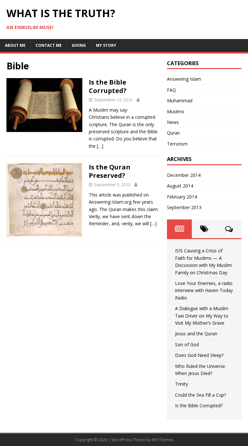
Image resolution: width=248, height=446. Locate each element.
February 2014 (182, 197)
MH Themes (162, 439)
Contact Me (49, 45)
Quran (173, 133)
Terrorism (177, 144)
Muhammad (179, 100)
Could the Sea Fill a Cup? (200, 395)
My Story (106, 45)
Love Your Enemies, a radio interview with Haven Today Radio (204, 290)
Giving (79, 45)
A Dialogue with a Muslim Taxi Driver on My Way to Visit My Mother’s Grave (201, 315)
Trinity (181, 384)
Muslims (175, 111)
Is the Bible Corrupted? (108, 86)
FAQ (171, 90)
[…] (100, 146)
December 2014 (184, 175)
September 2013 (184, 207)
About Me (15, 45)
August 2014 (180, 186)
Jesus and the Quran (196, 333)
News (173, 122)
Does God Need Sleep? (199, 355)
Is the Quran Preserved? (109, 171)
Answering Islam (184, 79)
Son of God (187, 344)
